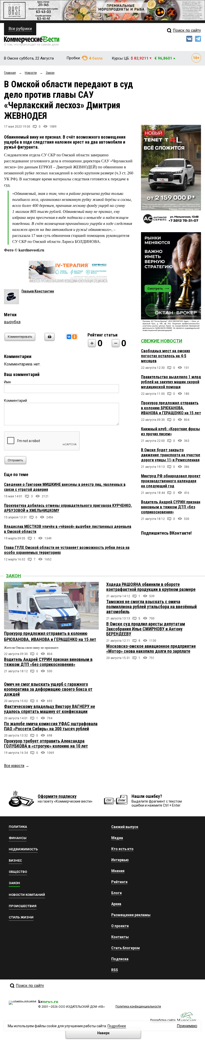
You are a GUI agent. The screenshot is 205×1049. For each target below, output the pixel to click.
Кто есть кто (122, 849)
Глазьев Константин (38, 291)
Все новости (14, 765)
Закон (13, 575)
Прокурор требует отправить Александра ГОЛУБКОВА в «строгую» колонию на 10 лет (46, 743)
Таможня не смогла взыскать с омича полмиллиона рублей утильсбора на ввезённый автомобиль (151, 606)
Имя (7, 382)
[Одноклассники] (74, 336)
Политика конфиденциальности (138, 1006)
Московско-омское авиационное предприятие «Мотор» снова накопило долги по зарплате (151, 648)
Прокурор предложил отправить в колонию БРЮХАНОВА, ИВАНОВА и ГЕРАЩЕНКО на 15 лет (171, 408)
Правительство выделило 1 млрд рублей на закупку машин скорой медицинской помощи (171, 382)
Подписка (119, 959)
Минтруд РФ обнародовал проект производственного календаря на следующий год (170, 481)
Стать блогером (125, 948)
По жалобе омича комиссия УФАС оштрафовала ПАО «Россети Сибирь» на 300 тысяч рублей (51, 726)
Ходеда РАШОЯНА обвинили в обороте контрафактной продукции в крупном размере (151, 587)
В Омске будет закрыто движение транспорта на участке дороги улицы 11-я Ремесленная (170, 455)
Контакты (120, 937)
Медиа (117, 838)
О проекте (120, 926)
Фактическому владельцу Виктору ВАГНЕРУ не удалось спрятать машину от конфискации (49, 709)
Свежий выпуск (124, 827)
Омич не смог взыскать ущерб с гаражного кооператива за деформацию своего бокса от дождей (48, 689)
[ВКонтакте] (69, 336)
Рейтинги (119, 882)
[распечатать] (49, 339)
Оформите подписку (57, 796)
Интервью (120, 860)
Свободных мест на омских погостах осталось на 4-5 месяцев (165, 355)
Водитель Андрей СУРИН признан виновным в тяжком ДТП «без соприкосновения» (170, 507)
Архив (116, 904)
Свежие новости (161, 340)
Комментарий (15, 401)
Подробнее (117, 1026)
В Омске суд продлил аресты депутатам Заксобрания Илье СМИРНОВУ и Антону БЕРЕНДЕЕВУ (145, 628)
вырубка (12, 321)
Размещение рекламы (130, 915)
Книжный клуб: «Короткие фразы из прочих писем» (170, 431)
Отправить (15, 460)
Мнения (117, 871)
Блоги (116, 893)
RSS (114, 970)
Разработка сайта (163, 1020)
